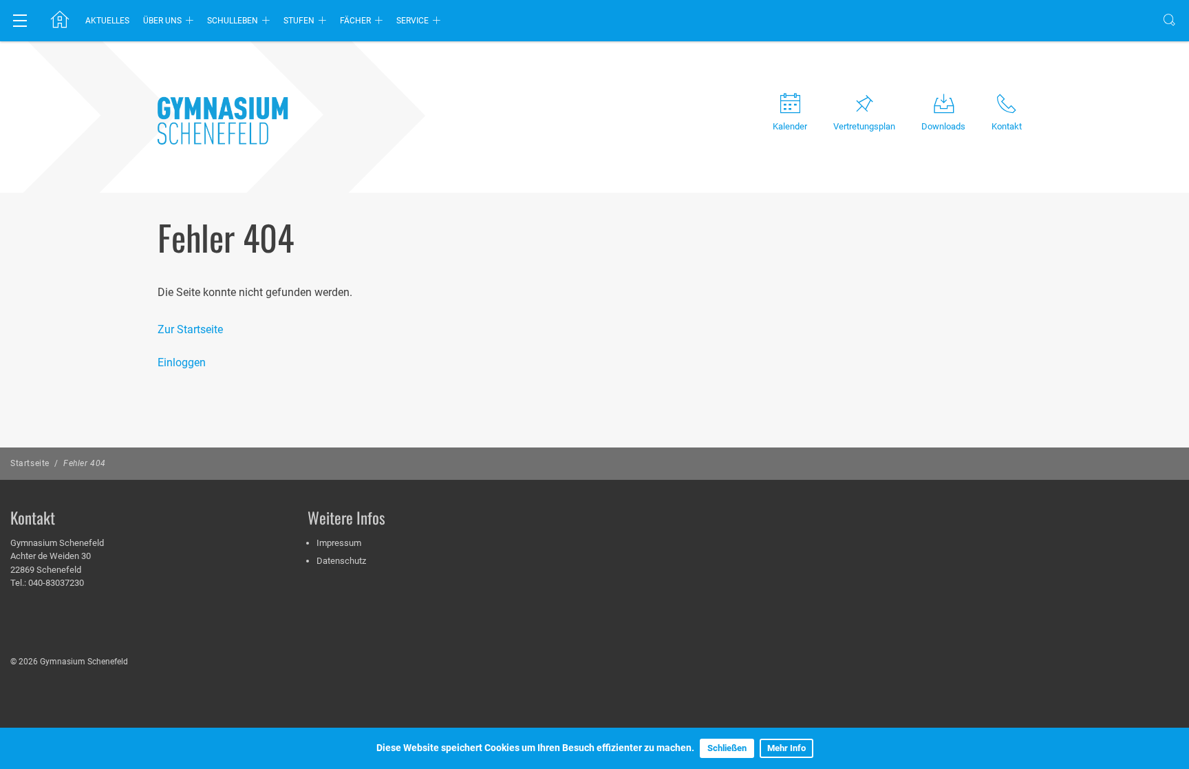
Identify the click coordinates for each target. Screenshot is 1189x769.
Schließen (727, 748)
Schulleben (232, 20)
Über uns (162, 20)
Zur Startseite (190, 329)
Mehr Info (786, 748)
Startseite (30, 463)
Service (412, 20)
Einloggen (182, 362)
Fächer (355, 20)
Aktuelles (107, 20)
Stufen (298, 20)
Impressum (339, 543)
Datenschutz (341, 561)
